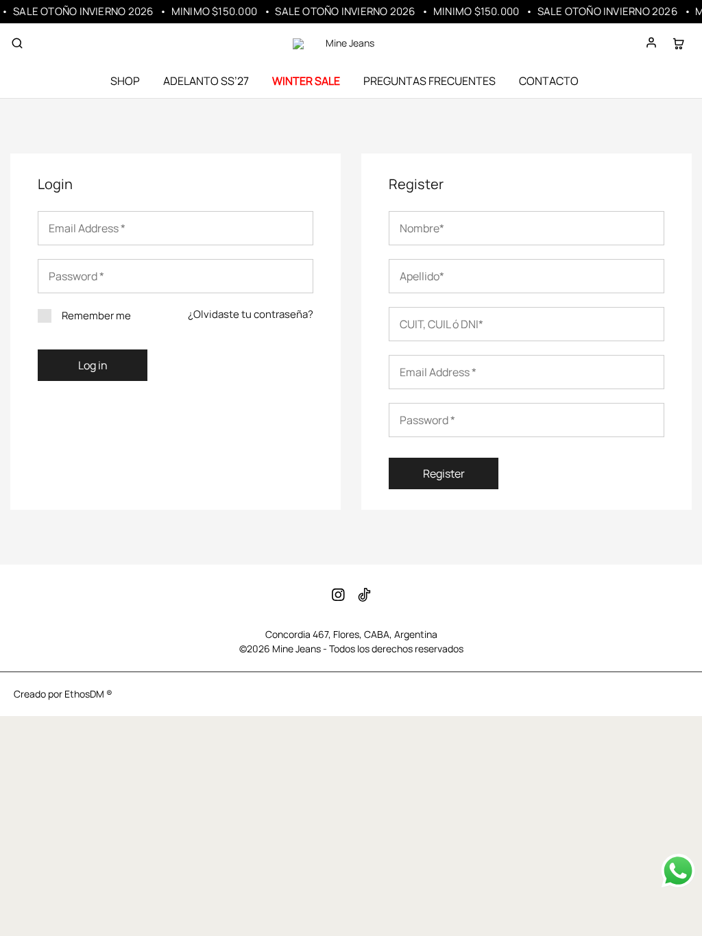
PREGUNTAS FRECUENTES (429, 80)
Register (444, 473)
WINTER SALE (306, 80)
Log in (93, 365)
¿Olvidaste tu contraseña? (250, 314)
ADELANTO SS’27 (206, 80)
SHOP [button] (125, 80)
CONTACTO (549, 80)
